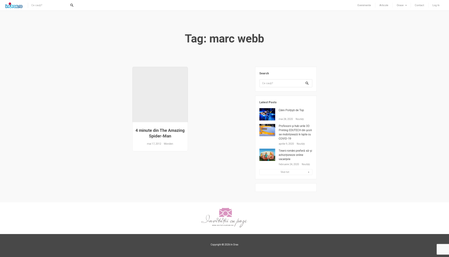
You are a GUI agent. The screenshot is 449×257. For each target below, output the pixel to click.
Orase (400, 5)
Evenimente (364, 5)
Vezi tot (285, 172)
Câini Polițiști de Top (291, 110)
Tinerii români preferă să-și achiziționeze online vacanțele (295, 155)
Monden (168, 143)
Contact (419, 5)
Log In (436, 5)
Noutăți (300, 119)
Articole (383, 5)
